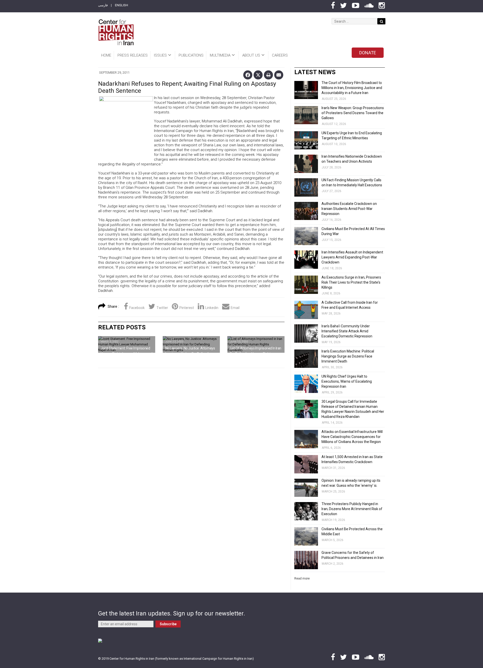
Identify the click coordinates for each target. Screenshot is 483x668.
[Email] (278, 74)
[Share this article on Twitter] (258, 74)
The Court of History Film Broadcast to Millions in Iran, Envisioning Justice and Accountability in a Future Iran (351, 88)
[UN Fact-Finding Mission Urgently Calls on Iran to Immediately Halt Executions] (306, 187)
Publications (191, 55)
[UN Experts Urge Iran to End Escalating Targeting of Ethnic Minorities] (306, 140)
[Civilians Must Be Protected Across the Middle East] (306, 536)
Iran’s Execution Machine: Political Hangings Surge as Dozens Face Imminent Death (347, 356)
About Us (251, 55)
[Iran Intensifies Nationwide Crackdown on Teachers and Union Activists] (306, 164)
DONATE (367, 52)
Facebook (137, 308)
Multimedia (220, 55)
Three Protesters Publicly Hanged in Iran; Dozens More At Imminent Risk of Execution (351, 509)
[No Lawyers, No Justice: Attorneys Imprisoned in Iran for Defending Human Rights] (191, 344)
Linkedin (211, 308)
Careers (280, 55)
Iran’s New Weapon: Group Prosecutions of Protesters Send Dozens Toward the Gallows (352, 113)
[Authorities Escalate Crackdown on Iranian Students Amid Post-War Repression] (306, 211)
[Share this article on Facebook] (247, 74)
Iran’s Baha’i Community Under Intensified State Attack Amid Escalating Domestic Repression (346, 331)
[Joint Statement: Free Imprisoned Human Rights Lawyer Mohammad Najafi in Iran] (126, 344)
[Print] (268, 74)
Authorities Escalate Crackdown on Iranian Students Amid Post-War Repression (349, 209)
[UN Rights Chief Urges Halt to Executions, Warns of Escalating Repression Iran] (306, 384)
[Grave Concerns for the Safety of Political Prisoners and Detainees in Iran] (306, 560)
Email (235, 308)
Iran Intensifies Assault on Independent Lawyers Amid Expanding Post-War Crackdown (352, 257)
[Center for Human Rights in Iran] (116, 32)
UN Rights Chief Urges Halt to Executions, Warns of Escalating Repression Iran (346, 381)
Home (106, 55)
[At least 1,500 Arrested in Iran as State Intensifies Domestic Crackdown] (306, 464)
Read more (302, 578)
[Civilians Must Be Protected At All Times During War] (306, 236)
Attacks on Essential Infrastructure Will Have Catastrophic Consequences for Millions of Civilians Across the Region (352, 437)
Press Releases (132, 55)
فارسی (103, 5)
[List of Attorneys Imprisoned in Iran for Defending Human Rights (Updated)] (256, 344)
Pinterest (186, 308)
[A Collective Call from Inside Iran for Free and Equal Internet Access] (306, 310)
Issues (160, 55)
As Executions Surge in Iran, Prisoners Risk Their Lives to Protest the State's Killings (351, 282)
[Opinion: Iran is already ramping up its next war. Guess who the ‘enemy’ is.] (306, 488)
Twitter (162, 308)
